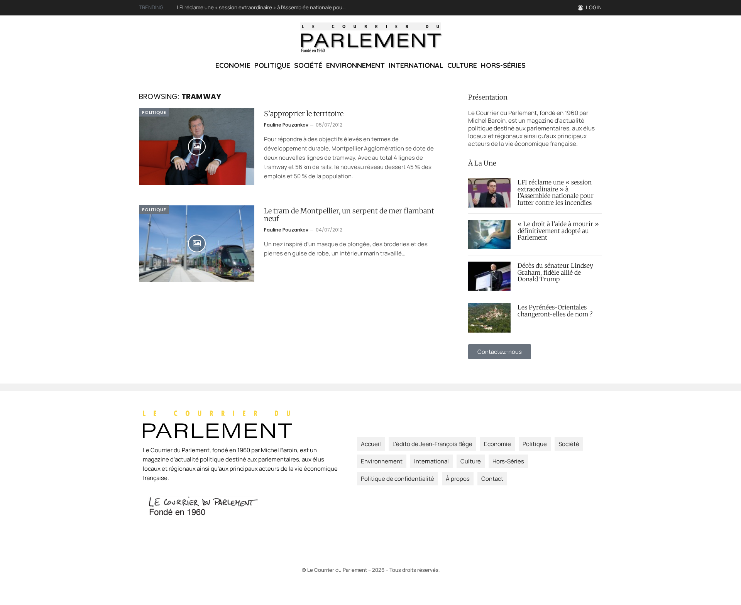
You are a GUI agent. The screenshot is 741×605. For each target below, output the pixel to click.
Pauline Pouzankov (286, 125)
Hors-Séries (503, 65)
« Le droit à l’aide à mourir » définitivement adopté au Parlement (558, 231)
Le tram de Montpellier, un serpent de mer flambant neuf (349, 215)
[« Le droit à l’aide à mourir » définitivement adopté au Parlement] (489, 234)
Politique (272, 65)
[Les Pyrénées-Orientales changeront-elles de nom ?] (489, 318)
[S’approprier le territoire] (196, 146)
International (416, 65)
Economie (232, 65)
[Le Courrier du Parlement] (370, 36)
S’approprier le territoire (303, 114)
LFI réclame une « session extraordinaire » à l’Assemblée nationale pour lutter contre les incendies (263, 7)
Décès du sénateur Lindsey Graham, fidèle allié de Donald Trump (555, 272)
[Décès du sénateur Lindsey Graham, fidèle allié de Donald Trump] (489, 276)
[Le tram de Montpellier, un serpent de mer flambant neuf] (196, 243)
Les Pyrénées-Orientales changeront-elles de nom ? (555, 311)
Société (308, 65)
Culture (462, 65)
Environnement (355, 65)
